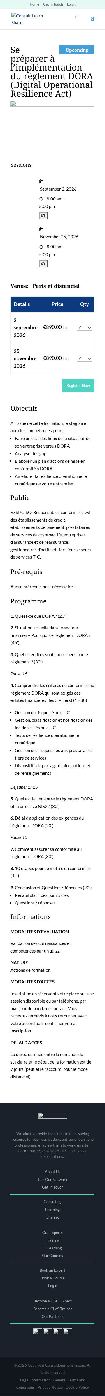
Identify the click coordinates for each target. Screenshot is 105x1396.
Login (71, 4)
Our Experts (52, 1232)
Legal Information (35, 1380)
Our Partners (53, 1316)
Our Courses (52, 1255)
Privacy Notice (50, 1387)
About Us (52, 1171)
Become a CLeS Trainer (52, 1309)
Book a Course (53, 1278)
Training (52, 1240)
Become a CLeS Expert (53, 1301)
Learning (52, 1209)
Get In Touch (53, 4)
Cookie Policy (77, 1387)
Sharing (52, 1217)
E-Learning (52, 1248)
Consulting (53, 1201)
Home (34, 4)
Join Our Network (52, 1179)
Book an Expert (52, 1270)
